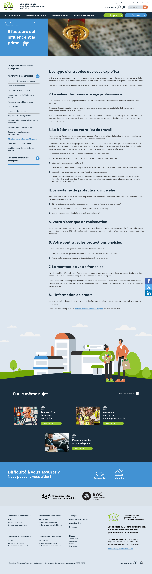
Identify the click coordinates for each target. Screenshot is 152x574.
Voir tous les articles (127, 394)
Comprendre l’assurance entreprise (20, 67)
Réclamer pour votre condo (18, 546)
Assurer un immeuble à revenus (20, 102)
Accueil (8, 23)
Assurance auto (12, 15)
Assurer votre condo (16, 543)
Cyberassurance (14, 106)
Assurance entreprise (84, 15)
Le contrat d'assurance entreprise (21, 81)
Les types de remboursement (20, 90)
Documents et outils (128, 3)
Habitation (119, 478)
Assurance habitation (36, 15)
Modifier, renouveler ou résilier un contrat (21, 149)
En (148, 3)
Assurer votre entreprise (20, 75)
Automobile (99, 478)
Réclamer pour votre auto (17, 525)
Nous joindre (141, 3)
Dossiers (136, 15)
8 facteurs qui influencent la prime (22, 139)
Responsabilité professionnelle (20, 127)
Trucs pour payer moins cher (19, 143)
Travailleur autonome (16, 85)
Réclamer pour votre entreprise (18, 159)
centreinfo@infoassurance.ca (120, 548)
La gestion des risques (17, 111)
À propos (116, 3)
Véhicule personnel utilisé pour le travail (21, 96)
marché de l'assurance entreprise (89, 308)
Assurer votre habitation (48, 522)
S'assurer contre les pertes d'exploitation (19, 133)
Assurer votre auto (15, 522)
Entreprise (73, 546)
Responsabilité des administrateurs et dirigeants (23, 121)
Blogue (113, 15)
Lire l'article (48, 423)
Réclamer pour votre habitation (50, 525)
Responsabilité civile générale (19, 115)
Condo (71, 544)
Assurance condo (60, 15)
